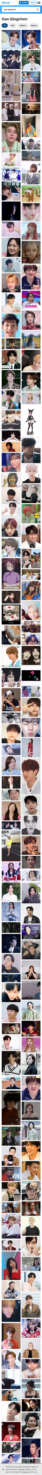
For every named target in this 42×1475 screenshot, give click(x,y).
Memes (34, 25)
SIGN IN (33, 2)
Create (25, 2)
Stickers (23, 25)
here (35, 1472)
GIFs (12, 25)
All (5, 25)
